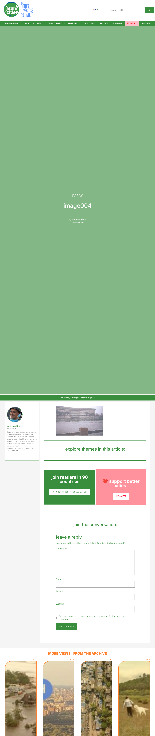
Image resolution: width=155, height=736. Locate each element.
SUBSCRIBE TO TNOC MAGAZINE (69, 492)
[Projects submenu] (79, 23)
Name (60, 579)
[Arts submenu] (44, 23)
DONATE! (121, 496)
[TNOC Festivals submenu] (64, 23)
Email (59, 591)
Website (60, 603)
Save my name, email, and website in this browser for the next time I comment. (92, 618)
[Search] (149, 10)
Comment (61, 548)
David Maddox (13, 426)
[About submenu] (33, 23)
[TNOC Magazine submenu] (20, 23)
